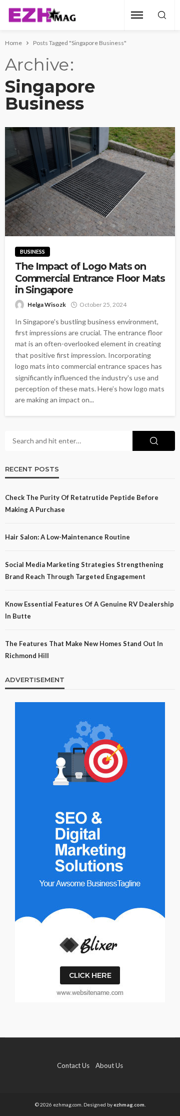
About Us (109, 1065)
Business (32, 251)
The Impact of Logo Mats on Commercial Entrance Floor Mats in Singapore (90, 278)
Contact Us (73, 1065)
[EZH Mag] (41, 15)
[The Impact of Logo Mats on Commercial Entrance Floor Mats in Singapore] (90, 181)
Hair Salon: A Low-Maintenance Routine (67, 537)
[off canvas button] (137, 15)
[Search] (162, 15)
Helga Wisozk (47, 304)
